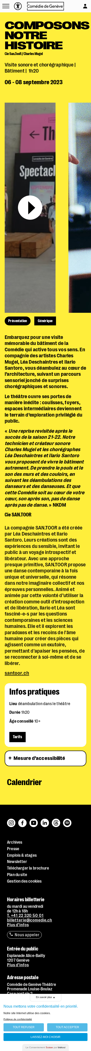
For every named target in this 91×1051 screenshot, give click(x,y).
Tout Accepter (67, 1027)
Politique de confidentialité (18, 1019)
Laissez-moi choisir (45, 1037)
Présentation (17, 321)
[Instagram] (11, 820)
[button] (5, 6)
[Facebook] (22, 820)
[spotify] (67, 820)
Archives (14, 842)
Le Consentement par (45, 1047)
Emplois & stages (22, 855)
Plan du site (17, 874)
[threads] (56, 820)
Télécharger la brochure (28, 868)
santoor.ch (17, 673)
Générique (45, 321)
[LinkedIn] (45, 820)
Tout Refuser (24, 1027)
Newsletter (17, 861)
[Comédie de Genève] (45, 6)
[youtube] (33, 820)
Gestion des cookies (24, 881)
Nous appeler (27, 935)
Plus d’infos (18, 924)
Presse (13, 848)
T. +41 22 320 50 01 (25, 915)
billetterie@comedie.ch (29, 920)
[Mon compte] (81, 5)
